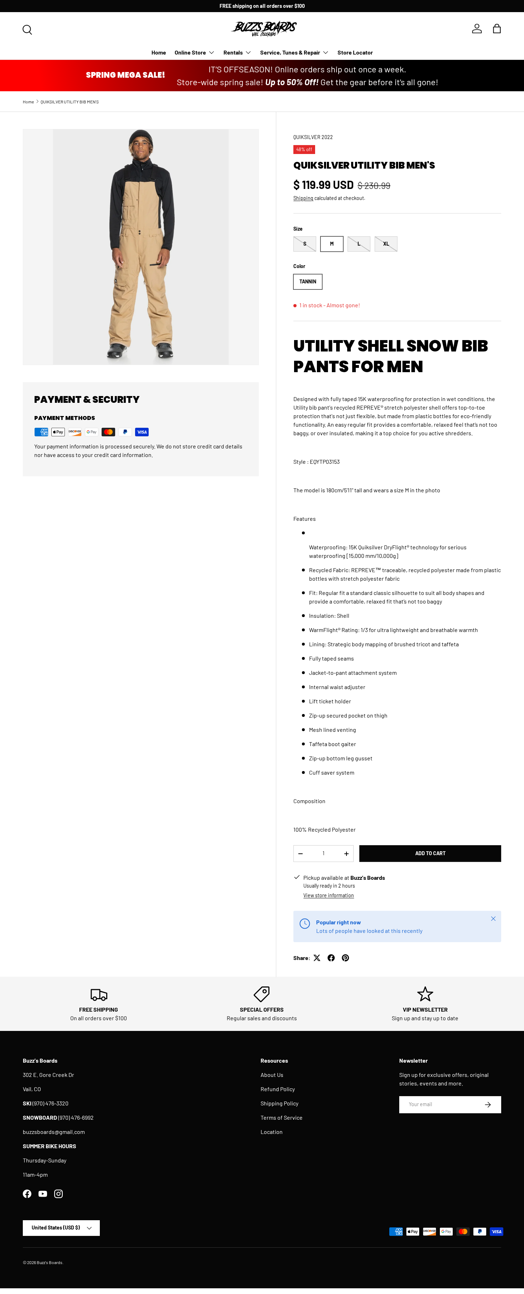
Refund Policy (278, 1088)
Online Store (190, 52)
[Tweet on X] (317, 958)
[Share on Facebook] (331, 958)
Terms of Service (282, 1117)
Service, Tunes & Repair (290, 52)
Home (158, 52)
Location (272, 1131)
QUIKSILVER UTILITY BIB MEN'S (70, 101)
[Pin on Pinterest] (345, 958)
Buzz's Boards (49, 1262)
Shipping (303, 198)
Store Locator (355, 52)
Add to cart (430, 853)
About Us (272, 1074)
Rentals (233, 52)
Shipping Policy (279, 1103)
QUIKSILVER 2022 (313, 137)
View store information (328, 895)
